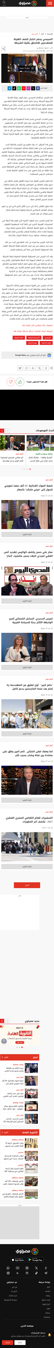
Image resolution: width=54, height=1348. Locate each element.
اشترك (7, 1342)
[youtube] (17, 1268)
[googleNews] (8, 1273)
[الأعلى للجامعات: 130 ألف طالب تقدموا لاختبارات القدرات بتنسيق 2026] (31, 1181)
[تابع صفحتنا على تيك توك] (14, 88)
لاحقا (20, 1342)
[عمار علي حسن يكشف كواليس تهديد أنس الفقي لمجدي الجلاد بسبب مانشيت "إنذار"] (27, 581)
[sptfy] (27, 1273)
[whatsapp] (8, 1268)
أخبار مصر (35, 33)
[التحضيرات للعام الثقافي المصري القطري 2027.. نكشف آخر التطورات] (27, 847)
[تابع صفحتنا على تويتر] (33, 88)
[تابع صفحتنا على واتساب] (19, 88)
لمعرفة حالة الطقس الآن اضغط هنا (37, 325)
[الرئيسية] (28, 3)
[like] (20, 382)
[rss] (17, 1273)
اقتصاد (47, 1291)
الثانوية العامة (30, 1132)
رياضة (48, 1295)
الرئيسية (50, 33)
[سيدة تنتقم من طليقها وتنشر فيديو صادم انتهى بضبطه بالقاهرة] (31, 1068)
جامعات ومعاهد (17, 1139)
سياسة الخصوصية (10, 1300)
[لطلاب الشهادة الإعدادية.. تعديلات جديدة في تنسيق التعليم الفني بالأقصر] (31, 1156)
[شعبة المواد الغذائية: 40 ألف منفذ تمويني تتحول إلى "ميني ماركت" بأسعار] (27, 515)
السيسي (48, 337)
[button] (50, 3)
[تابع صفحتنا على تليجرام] (10, 88)
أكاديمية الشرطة (33, 337)
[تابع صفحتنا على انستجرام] (28, 88)
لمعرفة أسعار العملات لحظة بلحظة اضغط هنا (33, 331)
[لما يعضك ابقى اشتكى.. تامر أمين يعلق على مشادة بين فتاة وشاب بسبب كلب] (27, 781)
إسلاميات (47, 1317)
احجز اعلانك (13, 1295)
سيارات (47, 1312)
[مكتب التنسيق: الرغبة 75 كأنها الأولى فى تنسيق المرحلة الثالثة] (31, 1143)
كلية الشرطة (19, 337)
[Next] (2, 431)
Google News (20, 355)
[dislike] (11, 382)
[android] (35, 1259)
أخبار (42, 33)
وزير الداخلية (32, 342)
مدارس (20, 1152)
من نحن (14, 1287)
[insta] (27, 1268)
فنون (48, 1308)
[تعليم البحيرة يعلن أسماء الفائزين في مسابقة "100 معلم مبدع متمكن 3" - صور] (31, 1168)
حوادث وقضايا (18, 1064)
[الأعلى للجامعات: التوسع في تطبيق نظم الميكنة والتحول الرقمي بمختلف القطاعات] (31, 1194)
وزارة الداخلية (46, 342)
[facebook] (46, 1268)
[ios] (18, 1259)
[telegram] (46, 1273)
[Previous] (7, 431)
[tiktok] (36, 1273)
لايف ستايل (46, 1300)
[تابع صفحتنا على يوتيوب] (24, 88)
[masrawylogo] (27, 1251)
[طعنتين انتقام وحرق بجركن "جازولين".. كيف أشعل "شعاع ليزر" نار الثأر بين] (31, 1106)
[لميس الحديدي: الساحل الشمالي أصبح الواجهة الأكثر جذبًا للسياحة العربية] (27, 648)
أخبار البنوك (46, 1304)
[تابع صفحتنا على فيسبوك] (38, 88)
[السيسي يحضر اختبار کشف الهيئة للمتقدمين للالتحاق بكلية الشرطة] (46, 368)
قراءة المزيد (27, 534)
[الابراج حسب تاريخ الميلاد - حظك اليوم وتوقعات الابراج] (19, 1035)
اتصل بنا (14, 1291)
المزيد (27, 885)
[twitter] (36, 1268)
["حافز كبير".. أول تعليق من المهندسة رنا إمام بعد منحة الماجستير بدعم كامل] (27, 714)
